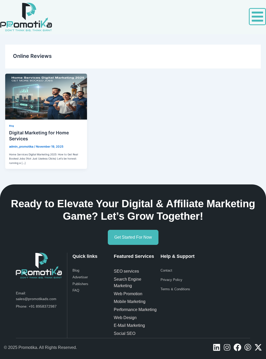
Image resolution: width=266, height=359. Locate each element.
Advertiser (80, 277)
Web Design (125, 317)
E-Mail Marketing (129, 325)
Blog (11, 126)
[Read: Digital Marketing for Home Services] (46, 96)
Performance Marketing (136, 309)
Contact (166, 270)
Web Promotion (128, 294)
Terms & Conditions (175, 289)
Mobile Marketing (130, 301)
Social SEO (124, 333)
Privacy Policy (171, 280)
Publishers (80, 284)
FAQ (75, 290)
